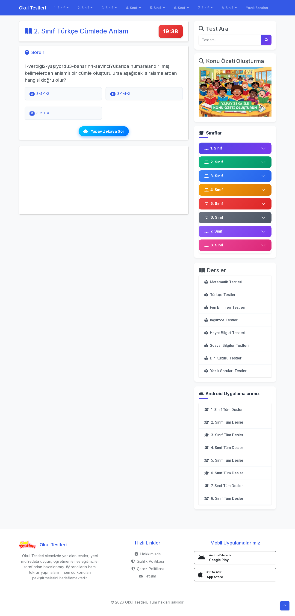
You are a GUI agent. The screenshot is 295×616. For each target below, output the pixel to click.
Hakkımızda (150, 554)
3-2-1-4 (40, 113)
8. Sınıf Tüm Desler (227, 498)
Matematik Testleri (226, 282)
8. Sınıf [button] (228, 8)
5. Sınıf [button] (156, 8)
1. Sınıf (216, 148)
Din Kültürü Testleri (226, 358)
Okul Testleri (32, 8)
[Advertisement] (103, 180)
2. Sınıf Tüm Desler (227, 422)
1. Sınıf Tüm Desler (227, 409)
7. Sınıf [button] (204, 8)
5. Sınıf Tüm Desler (227, 460)
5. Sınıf (216, 203)
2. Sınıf (216, 162)
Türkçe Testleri (223, 294)
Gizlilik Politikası (150, 561)
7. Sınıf (216, 231)
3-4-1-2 (40, 94)
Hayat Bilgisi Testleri (227, 332)
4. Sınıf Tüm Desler (227, 447)
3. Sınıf (216, 175)
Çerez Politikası (150, 568)
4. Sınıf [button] (132, 8)
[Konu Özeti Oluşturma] (235, 91)
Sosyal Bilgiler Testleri (229, 345)
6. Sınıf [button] (180, 8)
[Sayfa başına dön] (284, 605)
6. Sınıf (216, 217)
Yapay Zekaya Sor (107, 131)
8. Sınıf (216, 245)
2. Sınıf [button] (84, 8)
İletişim (150, 576)
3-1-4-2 (121, 94)
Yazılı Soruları (257, 8)
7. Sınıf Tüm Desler (227, 485)
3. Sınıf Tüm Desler (227, 435)
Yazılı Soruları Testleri (229, 370)
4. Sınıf (216, 189)
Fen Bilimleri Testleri (227, 307)
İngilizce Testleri (224, 320)
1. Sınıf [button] (60, 8)
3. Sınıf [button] (108, 8)
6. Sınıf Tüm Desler (227, 473)
